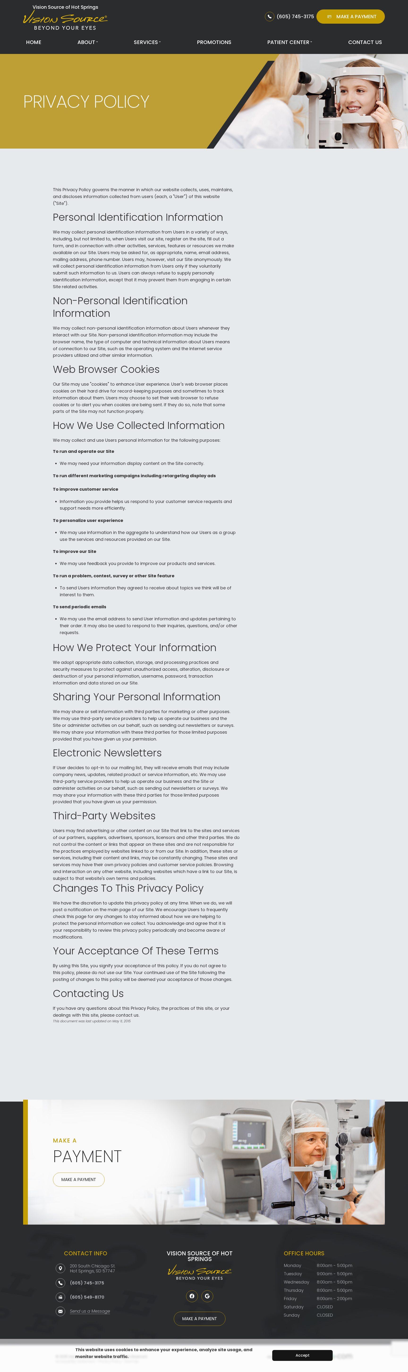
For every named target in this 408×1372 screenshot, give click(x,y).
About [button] (86, 42)
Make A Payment (78, 1179)
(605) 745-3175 (87, 1283)
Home (33, 42)
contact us (127, 1015)
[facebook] (192, 1296)
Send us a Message (90, 1311)
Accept (303, 1355)
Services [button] (146, 42)
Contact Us (365, 42)
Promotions (214, 42)
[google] (207, 1296)
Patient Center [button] (288, 42)
